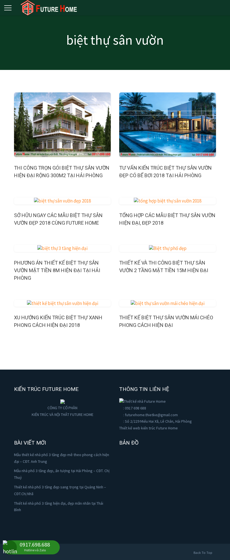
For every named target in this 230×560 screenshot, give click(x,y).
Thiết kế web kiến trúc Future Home (148, 428)
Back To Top (203, 552)
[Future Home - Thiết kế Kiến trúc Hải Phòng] (49, 7)
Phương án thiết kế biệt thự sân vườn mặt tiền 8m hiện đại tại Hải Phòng (57, 270)
